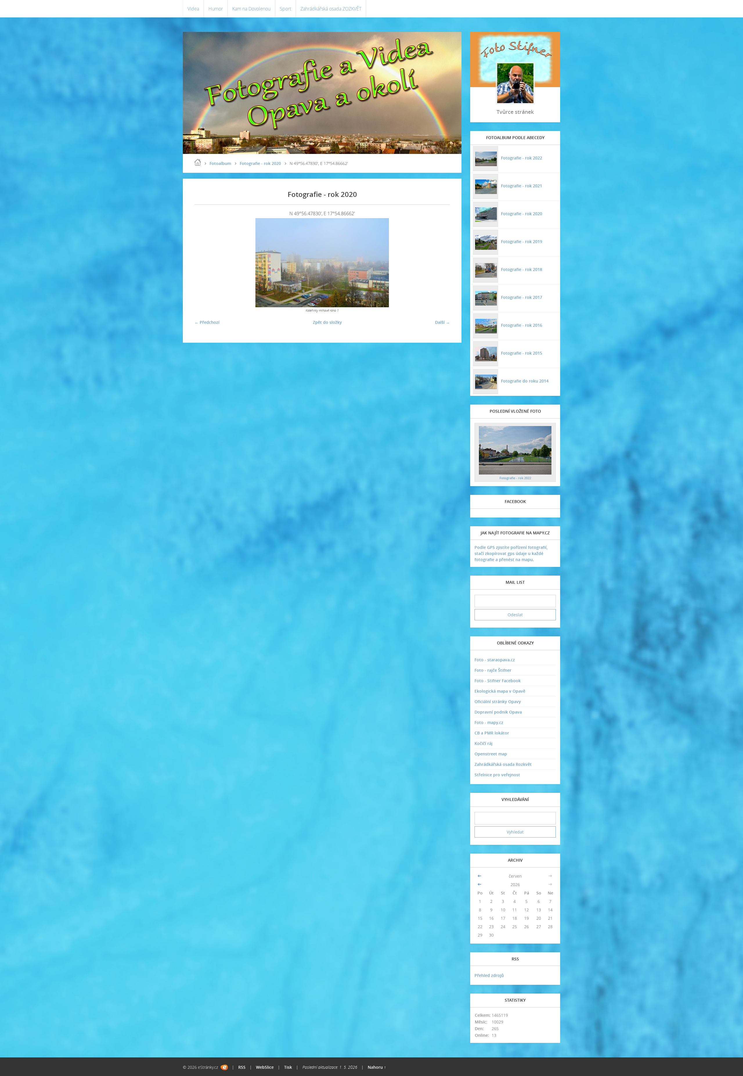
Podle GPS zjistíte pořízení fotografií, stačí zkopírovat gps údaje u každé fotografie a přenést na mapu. (511, 553)
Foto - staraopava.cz (495, 659)
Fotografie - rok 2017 (521, 297)
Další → (442, 322)
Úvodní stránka (197, 162)
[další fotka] (440, 262)
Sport (285, 9)
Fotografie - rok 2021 (521, 185)
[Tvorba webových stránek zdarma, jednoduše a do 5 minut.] (224, 1067)
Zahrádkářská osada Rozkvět (503, 764)
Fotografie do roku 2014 (525, 381)
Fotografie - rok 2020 (260, 163)
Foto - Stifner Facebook (498, 680)
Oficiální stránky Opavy (498, 701)
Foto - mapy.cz (489, 722)
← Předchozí (206, 322)
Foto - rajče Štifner (493, 670)
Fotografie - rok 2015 (521, 353)
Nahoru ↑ (377, 1067)
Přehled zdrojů (489, 975)
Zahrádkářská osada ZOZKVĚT (330, 9)
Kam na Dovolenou (251, 9)
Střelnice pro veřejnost (497, 774)
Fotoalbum (220, 163)
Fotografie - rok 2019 (521, 241)
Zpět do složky (327, 322)
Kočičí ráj (484, 743)
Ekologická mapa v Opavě (500, 691)
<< (480, 876)
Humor (215, 9)
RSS (242, 1067)
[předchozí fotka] (203, 262)
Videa (193, 9)
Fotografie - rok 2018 (521, 269)
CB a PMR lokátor (492, 733)
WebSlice (265, 1067)
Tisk (288, 1067)
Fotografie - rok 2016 (521, 325)
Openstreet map (491, 754)
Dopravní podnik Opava (498, 712)
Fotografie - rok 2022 (521, 158)
